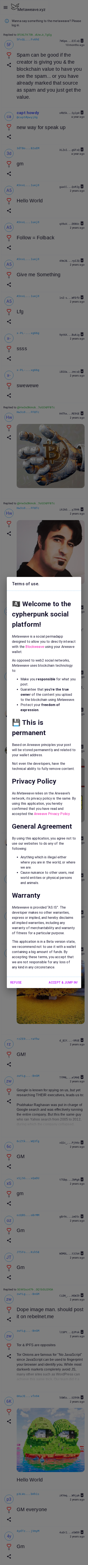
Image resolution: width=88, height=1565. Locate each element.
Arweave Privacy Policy (52, 814)
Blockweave (34, 647)
